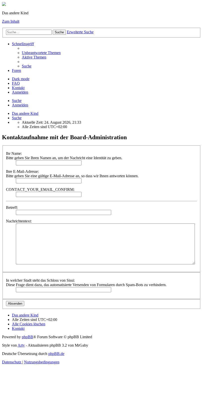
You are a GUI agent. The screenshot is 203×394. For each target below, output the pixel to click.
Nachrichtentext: (19, 221)
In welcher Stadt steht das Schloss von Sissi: (40, 280)
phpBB (27, 337)
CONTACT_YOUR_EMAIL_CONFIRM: (40, 189)
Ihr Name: (14, 153)
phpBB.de (56, 354)
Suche (59, 32)
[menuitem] (41, 53)
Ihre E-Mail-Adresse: (22, 171)
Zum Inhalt (10, 21)
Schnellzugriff (23, 44)
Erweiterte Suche (80, 32)
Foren (16, 70)
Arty (21, 345)
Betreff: (12, 207)
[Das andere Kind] (4, 4)
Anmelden (20, 105)
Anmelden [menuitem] (20, 92)
